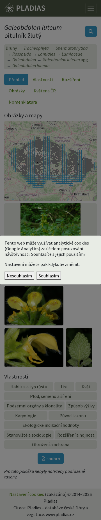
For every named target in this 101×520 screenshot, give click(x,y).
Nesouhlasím (19, 276)
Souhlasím (49, 276)
